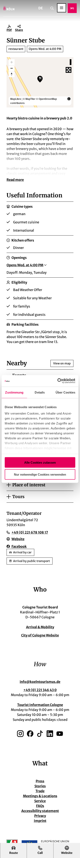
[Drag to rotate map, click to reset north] (12, 74)
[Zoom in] (12, 62)
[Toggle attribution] (68, 98)
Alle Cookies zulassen (40, 462)
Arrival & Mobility (40, 627)
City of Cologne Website (40, 635)
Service (40, 801)
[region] (40, 82)
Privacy (40, 816)
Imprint (40, 821)
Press (40, 781)
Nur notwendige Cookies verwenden (40, 474)
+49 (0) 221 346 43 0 (40, 690)
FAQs (40, 806)
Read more (15, 180)
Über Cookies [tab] (65, 392)
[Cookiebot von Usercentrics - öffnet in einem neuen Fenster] (57, 381)
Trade (40, 791)
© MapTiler (29, 99)
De (40, 8)
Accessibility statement (40, 811)
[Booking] (72, 8)
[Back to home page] (8, 8)
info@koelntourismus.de (40, 682)
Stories (40, 786)
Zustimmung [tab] (14, 392)
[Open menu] (61, 7)
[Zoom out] (12, 68)
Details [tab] (40, 392)
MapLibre (15, 99)
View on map (62, 363)
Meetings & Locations (40, 796)
